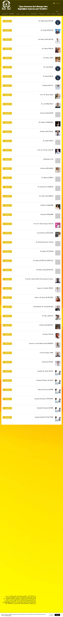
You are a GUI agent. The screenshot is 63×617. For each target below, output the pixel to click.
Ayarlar (51, 615)
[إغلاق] (61, 615)
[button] (7, 21)
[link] (33, 21)
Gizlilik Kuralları (8, 615)
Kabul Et (57, 615)
